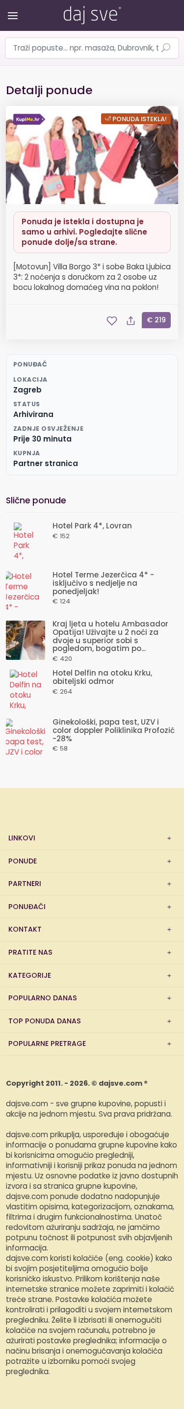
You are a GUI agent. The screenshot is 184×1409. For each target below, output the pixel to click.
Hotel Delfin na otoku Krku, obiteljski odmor (102, 677)
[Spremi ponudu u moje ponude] (112, 320)
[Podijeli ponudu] (130, 320)
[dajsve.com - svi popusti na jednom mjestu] (92, 13)
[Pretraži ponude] (165, 48)
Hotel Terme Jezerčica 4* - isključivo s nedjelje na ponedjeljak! (103, 584)
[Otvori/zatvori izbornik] (11, 8)
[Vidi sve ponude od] (30, 119)
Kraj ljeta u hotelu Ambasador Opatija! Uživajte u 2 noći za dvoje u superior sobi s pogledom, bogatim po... (110, 636)
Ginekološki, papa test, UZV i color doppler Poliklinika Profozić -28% (114, 731)
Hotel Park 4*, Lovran (92, 526)
